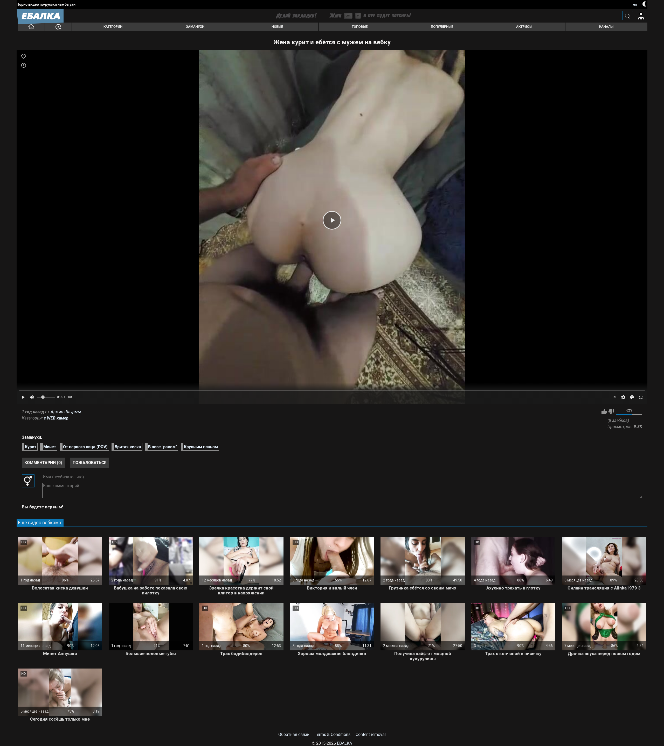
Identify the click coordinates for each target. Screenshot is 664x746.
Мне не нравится (611, 411)
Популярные (442, 27)
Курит (30, 446)
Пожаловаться (90, 462)
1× (614, 397)
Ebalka (344, 743)
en (635, 4)
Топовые (360, 27)
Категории (112, 27)
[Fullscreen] (641, 397)
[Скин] (632, 397)
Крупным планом (201, 446)
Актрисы (524, 27)
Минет (49, 446)
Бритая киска (128, 446)
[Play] (332, 220)
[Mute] (32, 397)
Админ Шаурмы (66, 411)
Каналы (606, 27)
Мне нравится (604, 411)
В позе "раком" (162, 446)
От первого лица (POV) (85, 446)
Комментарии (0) (43, 462)
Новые (277, 27)
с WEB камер (56, 418)
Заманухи (195, 27)
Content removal (371, 734)
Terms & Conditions (332, 734)
